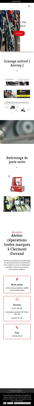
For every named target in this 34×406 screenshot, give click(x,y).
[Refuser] (32, 399)
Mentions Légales (16, 391)
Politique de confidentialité (22, 403)
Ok (5, 403)
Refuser (10, 403)
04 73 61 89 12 (17, 336)
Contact (19, 33)
